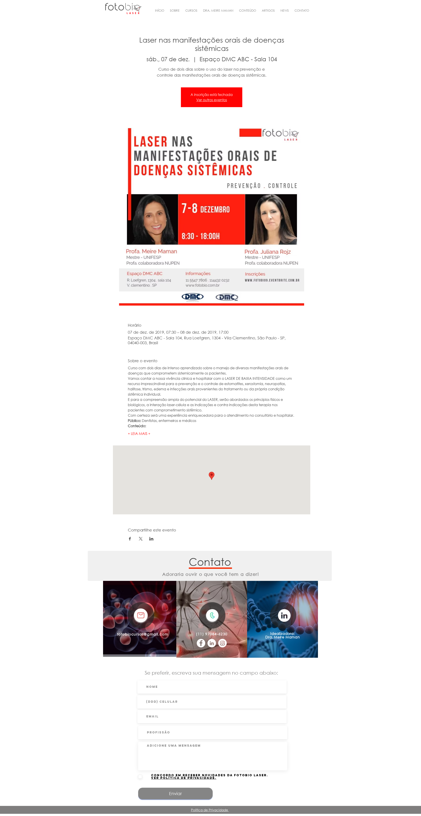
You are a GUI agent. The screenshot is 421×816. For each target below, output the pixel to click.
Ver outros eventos (211, 99)
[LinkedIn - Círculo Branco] (211, 643)
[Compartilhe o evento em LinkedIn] (151, 538)
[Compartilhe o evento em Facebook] (130, 538)
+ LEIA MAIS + (139, 433)
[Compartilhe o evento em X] (141, 538)
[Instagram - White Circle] (222, 643)
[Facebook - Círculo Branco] (201, 643)
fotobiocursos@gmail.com (142, 634)
